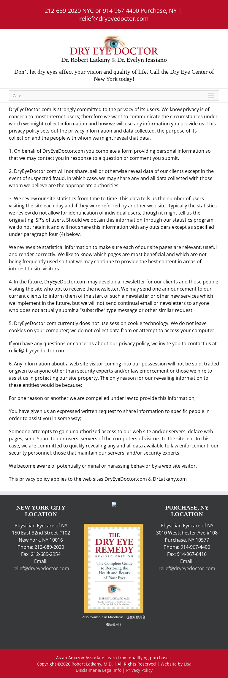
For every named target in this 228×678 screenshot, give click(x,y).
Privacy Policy (139, 670)
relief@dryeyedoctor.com (114, 19)
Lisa (187, 664)
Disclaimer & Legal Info (98, 670)
